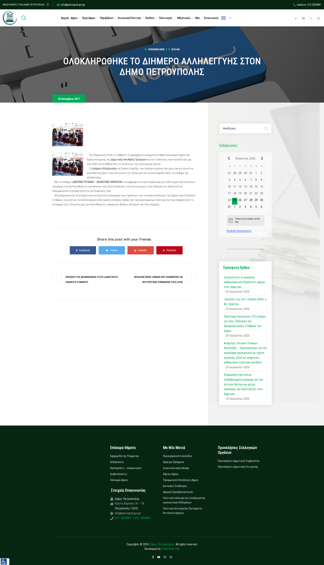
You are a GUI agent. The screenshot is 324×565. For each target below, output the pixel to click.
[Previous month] (229, 158)
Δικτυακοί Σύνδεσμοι (175, 486)
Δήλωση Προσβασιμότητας (178, 492)
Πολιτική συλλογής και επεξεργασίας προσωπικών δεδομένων (184, 500)
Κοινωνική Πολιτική (129, 18)
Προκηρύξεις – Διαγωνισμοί (126, 468)
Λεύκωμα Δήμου (119, 480)
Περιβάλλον (106, 18)
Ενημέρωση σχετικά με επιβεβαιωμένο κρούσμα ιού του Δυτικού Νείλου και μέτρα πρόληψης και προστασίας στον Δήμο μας (243, 384)
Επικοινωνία (211, 18)
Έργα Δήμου (88, 18)
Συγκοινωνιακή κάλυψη (176, 468)
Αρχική (65, 18)
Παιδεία (149, 18)
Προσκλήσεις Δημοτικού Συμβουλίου (239, 461)
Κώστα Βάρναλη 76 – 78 (129, 503)
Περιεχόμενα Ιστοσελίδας (177, 456)
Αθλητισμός (183, 18)
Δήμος (74, 18)
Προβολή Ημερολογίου (239, 230)
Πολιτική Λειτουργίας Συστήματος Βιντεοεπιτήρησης (182, 511)
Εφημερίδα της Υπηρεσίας (124, 456)
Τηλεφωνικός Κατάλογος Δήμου (180, 480)
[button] (4, 561)
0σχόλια (175, 49)
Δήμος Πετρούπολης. (162, 544)
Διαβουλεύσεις (118, 474)
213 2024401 (123, 518)
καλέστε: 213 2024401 (309, 4)
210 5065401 (142, 518)
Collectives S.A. (170, 549)
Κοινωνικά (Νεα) (156, 49)
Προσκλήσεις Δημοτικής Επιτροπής (238, 466)
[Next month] (262, 158)
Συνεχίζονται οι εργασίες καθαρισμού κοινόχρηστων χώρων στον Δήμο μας (244, 282)
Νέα (197, 18)
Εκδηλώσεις (117, 462)
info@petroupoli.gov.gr (73, 4)
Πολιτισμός (165, 18)
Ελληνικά (227, 18)
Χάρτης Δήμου (170, 474)
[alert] (245, 220)
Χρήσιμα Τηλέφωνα (173, 462)
